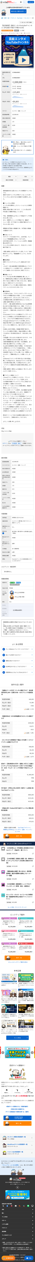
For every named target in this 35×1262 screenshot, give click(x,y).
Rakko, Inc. (18, 1260)
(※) (15, 2)
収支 (25, 176)
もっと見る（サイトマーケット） (17, 907)
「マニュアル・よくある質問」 (10, 1165)
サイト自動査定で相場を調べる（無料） (18, 1112)
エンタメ (27, 18)
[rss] (20, 1206)
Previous (2, 1052)
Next (32, 1052)
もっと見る (17, 1038)
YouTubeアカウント (24, 827)
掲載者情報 (25, 180)
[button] (16, 1206)
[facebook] (7, 1206)
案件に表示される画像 (8, 1247)
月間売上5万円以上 (9, 829)
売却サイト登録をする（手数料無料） (18, 1106)
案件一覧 (6, 18)
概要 (9, 176)
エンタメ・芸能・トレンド (23, 829)
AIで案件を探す (8, 1258)
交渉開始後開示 (16, 72)
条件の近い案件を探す (17, 11)
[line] (28, 1206)
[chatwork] (11, 1206)
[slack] (23, 1206)
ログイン (25, 2)
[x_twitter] (3, 1206)
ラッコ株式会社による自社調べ (21, 1244)
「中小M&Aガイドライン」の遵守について (17, 1257)
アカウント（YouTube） (17, 18)
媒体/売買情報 (9, 180)
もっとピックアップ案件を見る (18, 962)
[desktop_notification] (32, 1206)
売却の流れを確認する (17, 1109)
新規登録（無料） (31, 2)
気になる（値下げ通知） (26, 22)
